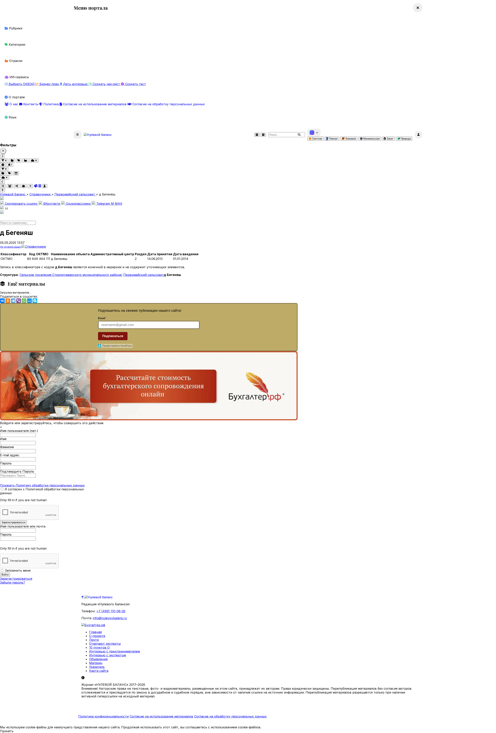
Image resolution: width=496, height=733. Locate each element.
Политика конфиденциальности (103, 716)
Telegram (103, 204)
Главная (95, 632)
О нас (14, 104)
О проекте (97, 636)
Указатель (97, 667)
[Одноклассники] (7, 300)
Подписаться (112, 336)
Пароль (6, 463)
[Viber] (18, 300)
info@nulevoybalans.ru (110, 618)
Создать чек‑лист (106, 84)
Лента (94, 640)
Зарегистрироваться (16, 579)
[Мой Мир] (29, 300)
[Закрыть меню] (417, 7)
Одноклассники (78, 204)
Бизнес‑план (49, 84)
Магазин (95, 663)
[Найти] (299, 134)
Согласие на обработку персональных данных (168, 104)
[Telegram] (13, 300)
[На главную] (98, 135)
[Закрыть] (3, 151)
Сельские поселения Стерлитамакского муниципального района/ (71, 275)
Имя (3, 439)
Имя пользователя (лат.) (19, 431)
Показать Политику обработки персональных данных (42, 485)
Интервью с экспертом (107, 655)
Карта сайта (98, 671)
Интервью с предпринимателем (114, 651)
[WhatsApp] (24, 300)
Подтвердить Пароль (17, 471)
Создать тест (135, 84)
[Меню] (77, 135)
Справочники (35, 246)
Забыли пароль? (12, 582)
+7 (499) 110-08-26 (110, 611)
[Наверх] (83, 597)
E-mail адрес (9, 455)
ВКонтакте (51, 204)
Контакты (30, 104)
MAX (116, 204)
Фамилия (7, 447)
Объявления (98, 659)
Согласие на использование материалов (94, 104)
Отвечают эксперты (105, 644)
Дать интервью (75, 84)
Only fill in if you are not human (23, 500)
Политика (51, 104)
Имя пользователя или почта (22, 526)
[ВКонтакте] (2, 300)
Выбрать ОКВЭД (21, 84)
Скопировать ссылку (21, 204)
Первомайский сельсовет (143, 275)
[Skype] (35, 300)
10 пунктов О (99, 647)
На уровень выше (10, 246)
